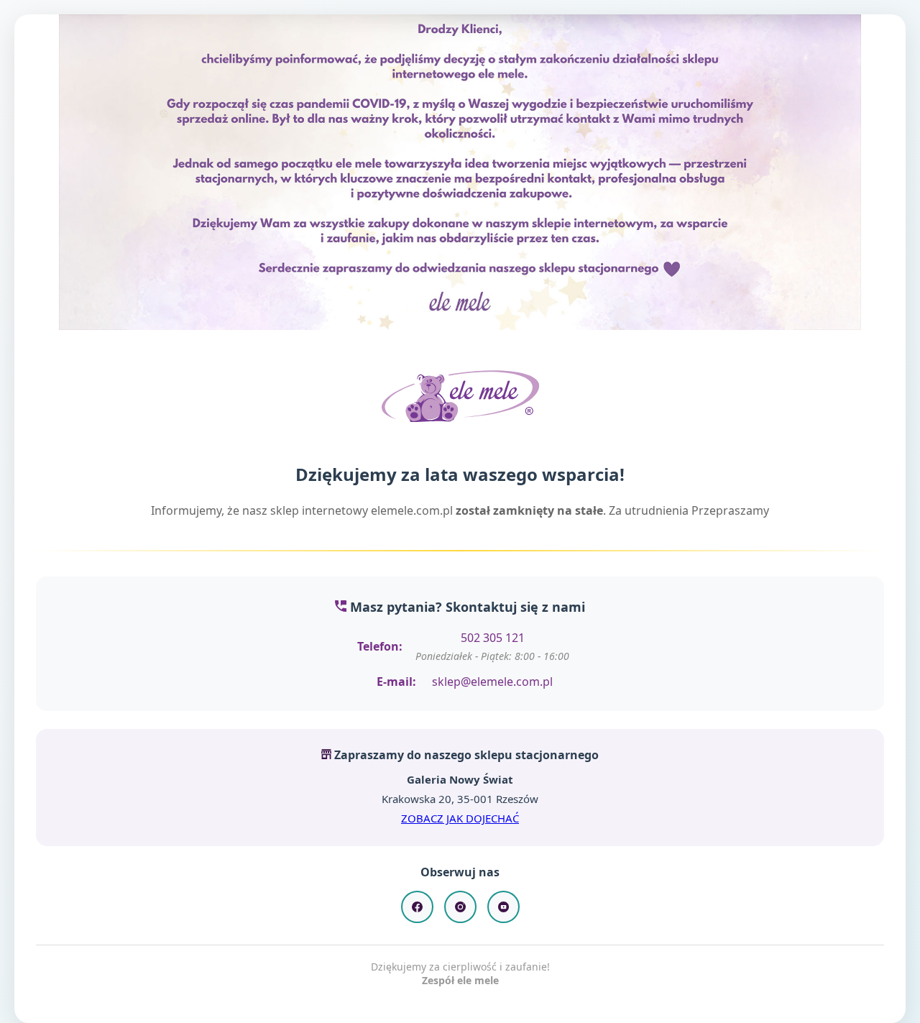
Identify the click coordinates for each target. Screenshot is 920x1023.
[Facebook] (417, 907)
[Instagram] (460, 907)
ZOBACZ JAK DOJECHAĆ (460, 818)
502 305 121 (493, 638)
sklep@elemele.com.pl (492, 681)
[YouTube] (503, 907)
